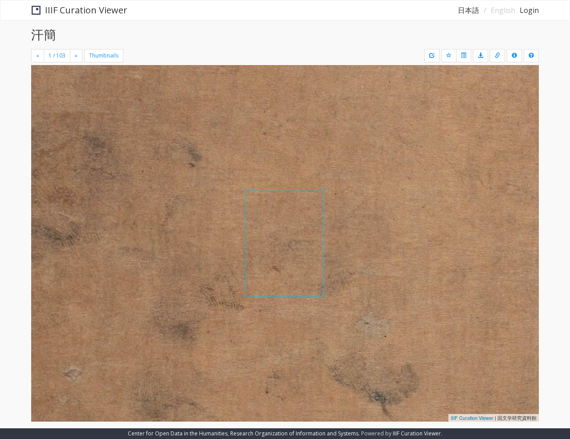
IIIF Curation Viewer (86, 10)
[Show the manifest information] (514, 55)
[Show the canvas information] (497, 55)
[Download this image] (480, 55)
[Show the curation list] (463, 55)
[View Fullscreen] (41, 103)
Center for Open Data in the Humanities (178, 433)
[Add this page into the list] (448, 55)
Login (529, 10)
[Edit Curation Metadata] (432, 55)
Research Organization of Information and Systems (294, 433)
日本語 (468, 10)
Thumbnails (103, 55)
